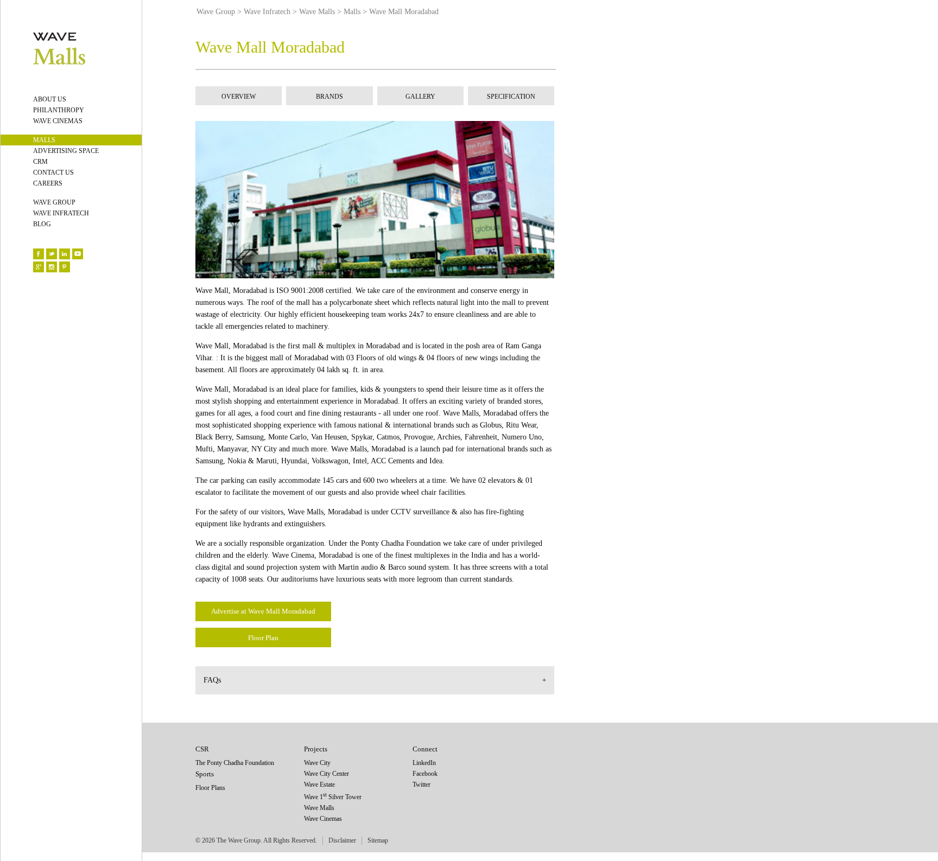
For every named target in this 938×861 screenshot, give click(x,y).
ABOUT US (49, 99)
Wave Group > (219, 12)
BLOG (42, 224)
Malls (352, 12)
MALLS (44, 140)
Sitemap (377, 840)
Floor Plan (263, 638)
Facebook (425, 773)
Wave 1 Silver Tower (333, 797)
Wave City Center (326, 773)
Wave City (317, 763)
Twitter (421, 784)
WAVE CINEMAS (58, 121)
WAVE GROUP (54, 202)
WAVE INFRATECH (61, 213)
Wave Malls (319, 808)
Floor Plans (210, 788)
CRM (40, 161)
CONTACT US (53, 172)
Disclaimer (342, 840)
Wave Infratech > (270, 12)
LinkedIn (424, 763)
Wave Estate (319, 784)
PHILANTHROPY (58, 110)
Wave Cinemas (323, 818)
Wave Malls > (320, 12)
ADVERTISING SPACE (66, 151)
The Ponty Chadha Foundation (234, 763)
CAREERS (47, 183)
